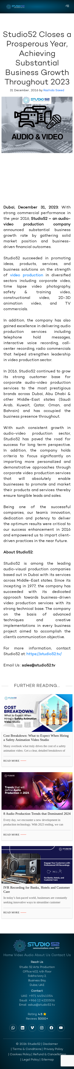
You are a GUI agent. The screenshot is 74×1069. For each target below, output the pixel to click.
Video (18, 955)
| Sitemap (46, 1059)
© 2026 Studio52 (28, 1044)
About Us (42, 955)
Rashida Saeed (53, 90)
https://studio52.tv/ (44, 654)
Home (8, 955)
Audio (29, 955)
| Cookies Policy (19, 1054)
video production (26, 275)
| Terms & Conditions (26, 1049)
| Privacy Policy (52, 1049)
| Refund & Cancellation (48, 1054)
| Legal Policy (29, 1059)
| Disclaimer (49, 1044)
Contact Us (61, 955)
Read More (11, 760)
